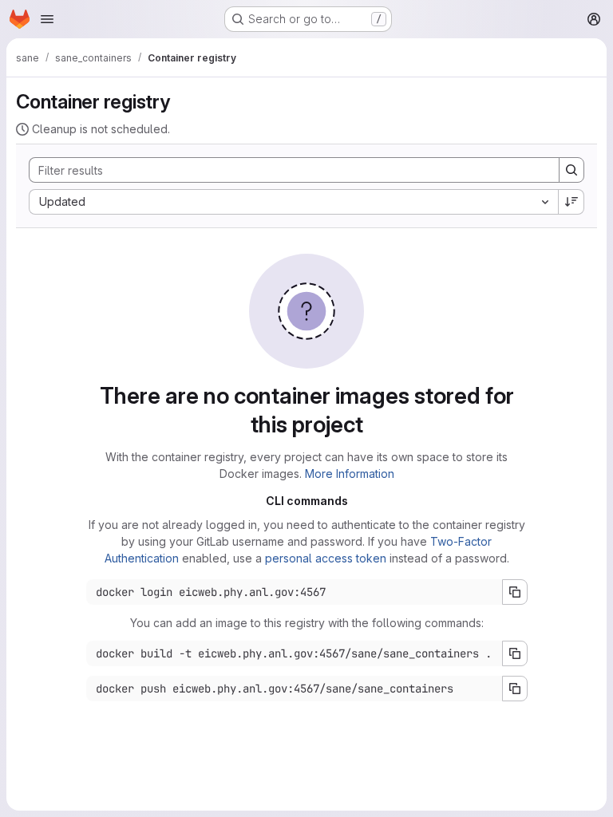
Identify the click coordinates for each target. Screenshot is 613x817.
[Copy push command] (515, 688)
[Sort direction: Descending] (571, 202)
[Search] (571, 170)
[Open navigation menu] (47, 19)
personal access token (325, 558)
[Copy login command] (515, 592)
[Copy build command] (515, 653)
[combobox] (293, 202)
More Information (349, 473)
